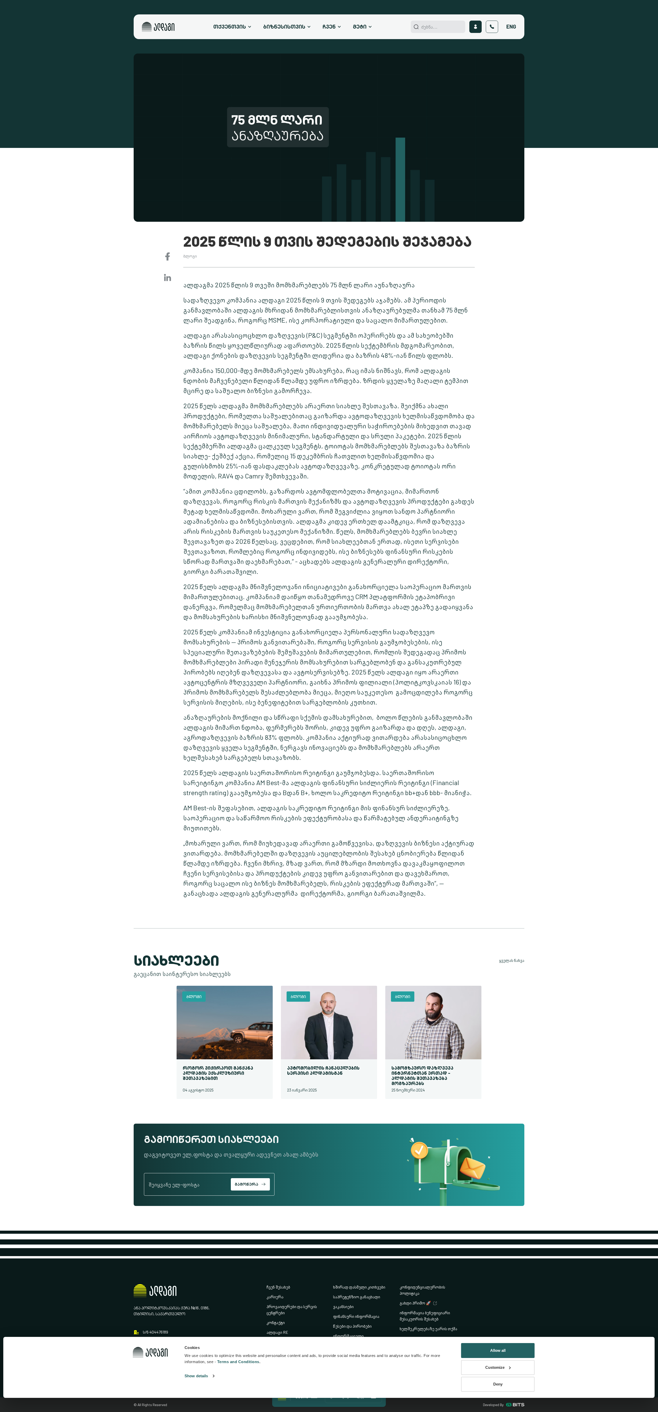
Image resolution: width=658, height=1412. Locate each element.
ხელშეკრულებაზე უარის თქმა (428, 1328)
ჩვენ (329, 26)
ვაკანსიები (343, 1306)
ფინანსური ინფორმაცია (356, 1316)
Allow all (498, 1350)
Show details (196, 1376)
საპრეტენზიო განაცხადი (356, 1296)
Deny (497, 1384)
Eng (511, 26)
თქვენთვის (229, 26)
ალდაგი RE (277, 1332)
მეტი (360, 26)
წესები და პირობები (352, 1326)
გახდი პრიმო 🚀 (415, 1303)
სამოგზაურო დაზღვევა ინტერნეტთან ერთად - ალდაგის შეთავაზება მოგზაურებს (422, 1075)
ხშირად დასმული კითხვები (359, 1287)
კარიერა (275, 1296)
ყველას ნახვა (511, 960)
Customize (495, 1367)
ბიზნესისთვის (284, 26)
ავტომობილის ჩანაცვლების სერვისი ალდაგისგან (323, 1070)
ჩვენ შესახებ (278, 1287)
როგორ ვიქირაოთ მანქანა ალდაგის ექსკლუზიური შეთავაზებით (218, 1073)
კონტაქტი (276, 1322)
